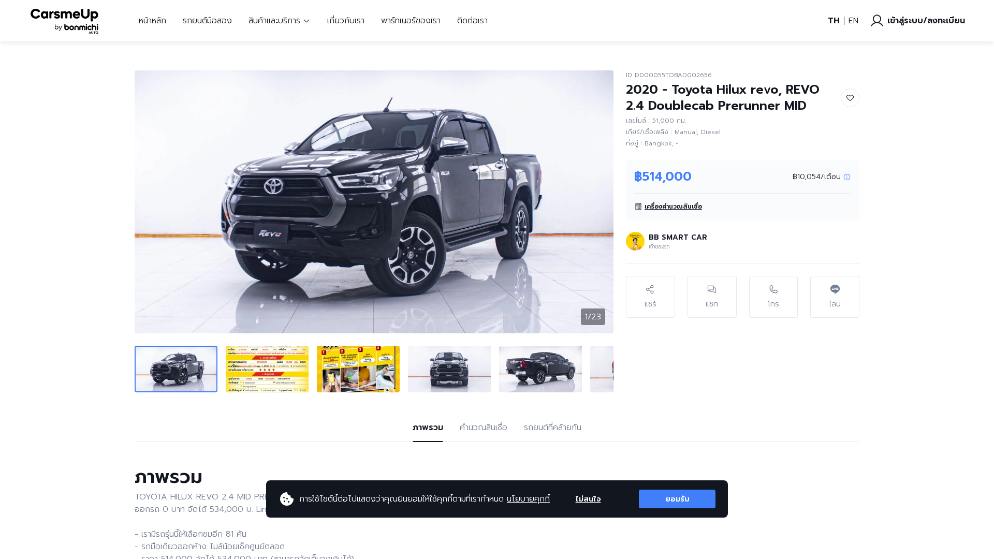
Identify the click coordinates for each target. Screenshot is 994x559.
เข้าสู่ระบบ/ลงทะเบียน (926, 20)
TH (834, 20)
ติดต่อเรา (472, 20)
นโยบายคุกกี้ (528, 499)
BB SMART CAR (678, 237)
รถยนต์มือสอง (207, 20)
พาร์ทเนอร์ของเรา (411, 20)
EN (853, 20)
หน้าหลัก (152, 20)
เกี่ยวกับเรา (345, 20)
